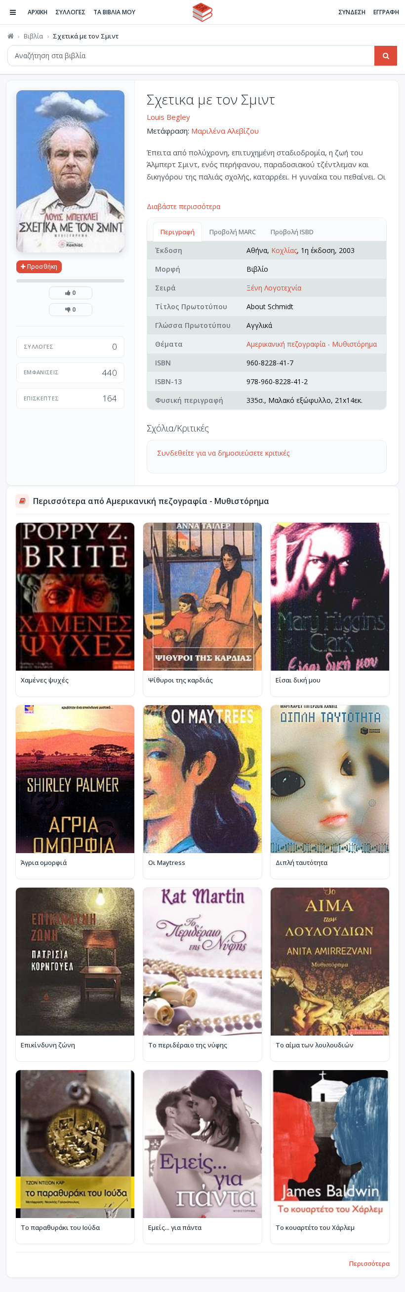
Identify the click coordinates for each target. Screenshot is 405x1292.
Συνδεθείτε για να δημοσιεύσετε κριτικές (223, 453)
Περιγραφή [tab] (178, 231)
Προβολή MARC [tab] (232, 231)
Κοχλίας (284, 250)
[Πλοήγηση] (13, 12)
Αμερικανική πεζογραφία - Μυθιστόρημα (311, 344)
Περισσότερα (369, 1263)
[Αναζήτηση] (385, 56)
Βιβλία (33, 36)
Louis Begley (168, 117)
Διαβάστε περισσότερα (183, 206)
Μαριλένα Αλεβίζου (225, 131)
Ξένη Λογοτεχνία (273, 287)
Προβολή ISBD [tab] (292, 231)
